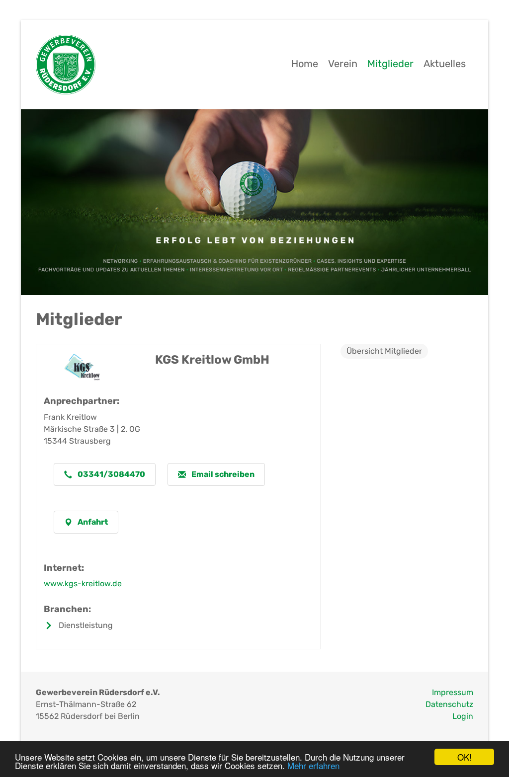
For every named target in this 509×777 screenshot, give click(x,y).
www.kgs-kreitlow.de (83, 583)
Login (462, 716)
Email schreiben (222, 474)
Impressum (452, 692)
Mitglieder (390, 64)
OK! (464, 757)
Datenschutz (449, 704)
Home (304, 64)
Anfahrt (92, 522)
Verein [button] (342, 64)
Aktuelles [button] (445, 64)
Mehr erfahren (313, 765)
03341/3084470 (110, 474)
